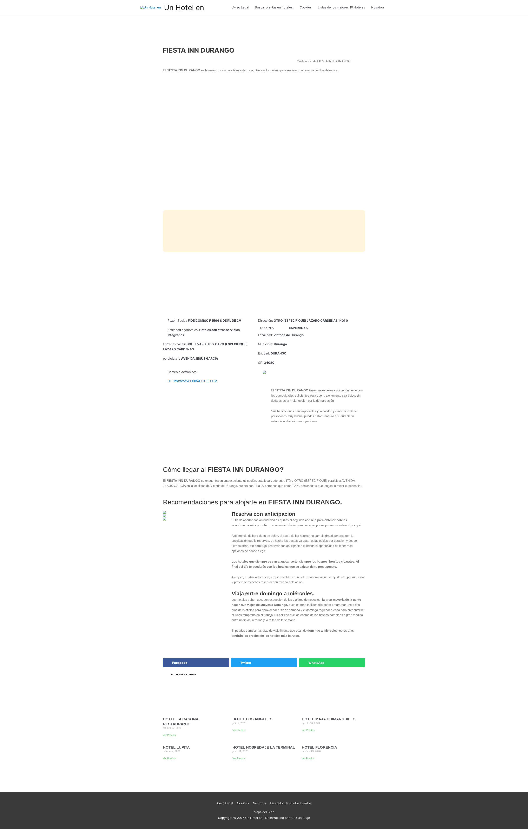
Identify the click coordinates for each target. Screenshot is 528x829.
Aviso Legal (240, 7)
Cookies (306, 7)
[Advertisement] (264, 285)
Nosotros (378, 7)
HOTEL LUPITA (176, 747)
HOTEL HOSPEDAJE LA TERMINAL (263, 747)
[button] (196, 662)
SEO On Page (300, 818)
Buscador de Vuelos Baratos (290, 803)
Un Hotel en (184, 7)
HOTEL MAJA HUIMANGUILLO (329, 719)
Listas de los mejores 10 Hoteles (341, 7)
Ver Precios (169, 735)
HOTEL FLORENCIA (319, 747)
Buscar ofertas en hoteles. (274, 7)
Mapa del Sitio (264, 812)
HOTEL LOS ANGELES (252, 719)
